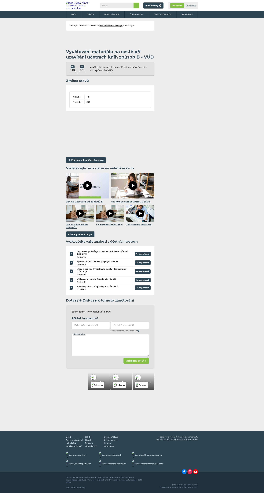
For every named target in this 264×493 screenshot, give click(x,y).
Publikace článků (74, 446)
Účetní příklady (111, 14)
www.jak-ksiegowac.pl (80, 464)
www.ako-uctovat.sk (111, 455)
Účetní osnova (137, 14)
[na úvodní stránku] (80, 5)
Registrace (191, 6)
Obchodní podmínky (75, 487)
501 (82, 70)
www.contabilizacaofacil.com (149, 464)
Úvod (73, 14)
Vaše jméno (86, 325)
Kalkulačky (187, 14)
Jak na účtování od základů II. (84, 201)
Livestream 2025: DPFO (109, 224)
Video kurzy (90, 446)
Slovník (88, 440)
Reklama (89, 443)
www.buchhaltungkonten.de (148, 455)
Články (90, 14)
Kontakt (107, 443)
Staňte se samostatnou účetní (130, 201)
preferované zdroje (111, 25)
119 (72, 70)
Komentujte (79, 334)
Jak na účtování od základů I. (77, 226)
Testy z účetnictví (162, 14)
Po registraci (143, 253)
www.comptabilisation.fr (114, 464)
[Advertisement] (110, 40)
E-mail (123, 325)
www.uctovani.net (77, 455)
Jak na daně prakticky (138, 224)
